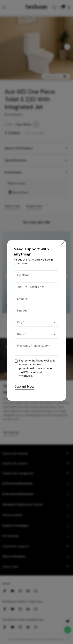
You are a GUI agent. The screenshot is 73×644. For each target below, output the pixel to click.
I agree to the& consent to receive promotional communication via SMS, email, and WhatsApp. (37, 368)
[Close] (63, 243)
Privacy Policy (44, 360)
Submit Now (24, 386)
